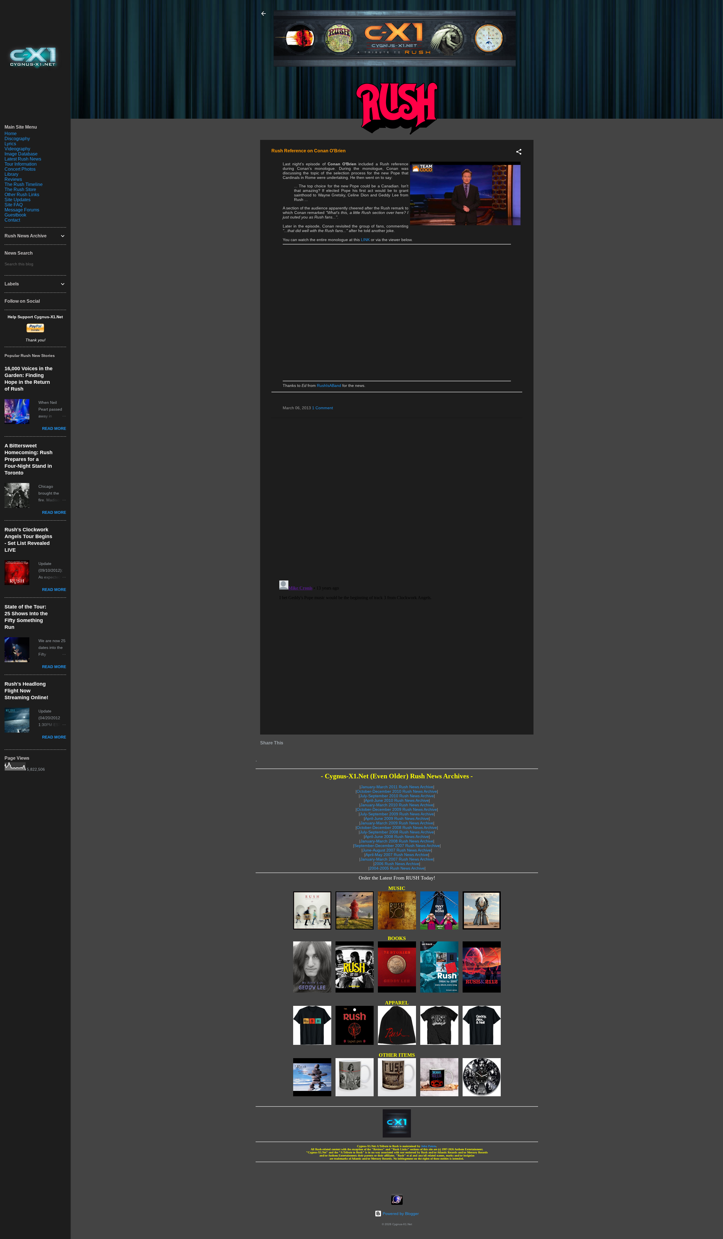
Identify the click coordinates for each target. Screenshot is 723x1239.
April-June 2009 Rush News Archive (397, 818)
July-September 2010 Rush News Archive (397, 796)
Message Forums (22, 209)
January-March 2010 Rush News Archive (396, 805)
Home (11, 133)
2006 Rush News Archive (396, 863)
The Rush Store (20, 189)
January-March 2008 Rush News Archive (396, 841)
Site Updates (18, 199)
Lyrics (10, 143)
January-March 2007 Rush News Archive (396, 859)
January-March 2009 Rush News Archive (396, 823)
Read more (54, 428)
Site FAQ (14, 204)
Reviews (13, 179)
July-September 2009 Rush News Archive (397, 814)
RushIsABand (329, 385)
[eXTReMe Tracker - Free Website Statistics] (397, 1203)
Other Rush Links (22, 194)
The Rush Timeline (24, 184)
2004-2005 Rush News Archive (396, 868)
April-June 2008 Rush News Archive (397, 836)
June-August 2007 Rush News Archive (397, 850)
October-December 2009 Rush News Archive (397, 809)
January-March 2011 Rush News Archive (397, 787)
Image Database (21, 153)
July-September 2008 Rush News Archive (397, 832)
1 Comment (322, 408)
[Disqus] (397, 498)
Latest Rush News (23, 159)
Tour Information (21, 164)
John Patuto (428, 1146)
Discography (17, 138)
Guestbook (15, 215)
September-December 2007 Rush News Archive (397, 845)
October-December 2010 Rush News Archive (397, 791)
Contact (12, 220)
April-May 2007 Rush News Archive (396, 854)
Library (11, 174)
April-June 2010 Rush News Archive (397, 800)
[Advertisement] (397, 1176)
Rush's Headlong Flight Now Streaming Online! (26, 690)
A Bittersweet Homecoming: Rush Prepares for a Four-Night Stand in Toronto (29, 459)
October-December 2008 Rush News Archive (397, 827)
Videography (17, 148)
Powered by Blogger (400, 1213)
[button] (518, 152)
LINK (365, 239)
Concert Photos (20, 169)
